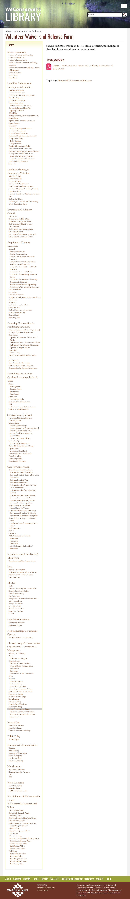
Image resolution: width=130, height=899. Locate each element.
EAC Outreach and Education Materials (22, 234)
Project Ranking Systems (17, 312)
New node (12, 164)
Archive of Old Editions (17, 769)
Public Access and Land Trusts (19, 409)
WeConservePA (42, 890)
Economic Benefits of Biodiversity (21, 472)
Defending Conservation (19, 373)
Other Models (13, 78)
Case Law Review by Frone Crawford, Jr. (23, 588)
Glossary (54, 879)
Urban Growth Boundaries (18, 204)
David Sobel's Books (17, 399)
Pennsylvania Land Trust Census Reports (22, 561)
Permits (11, 384)
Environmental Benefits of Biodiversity (23, 513)
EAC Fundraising (14, 226)
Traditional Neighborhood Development (22, 136)
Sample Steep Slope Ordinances (20, 128)
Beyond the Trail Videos (18, 853)
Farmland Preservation (16, 90)
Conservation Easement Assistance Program (82, 879)
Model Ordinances (15, 72)
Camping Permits (15, 389)
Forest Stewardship (15, 456)
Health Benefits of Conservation (19, 505)
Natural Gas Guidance (16, 725)
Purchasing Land (14, 317)
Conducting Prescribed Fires (20, 438)
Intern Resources (15, 717)
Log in (108, 879)
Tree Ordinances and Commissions (20, 148)
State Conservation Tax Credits (19, 363)
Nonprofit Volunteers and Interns (20, 709)
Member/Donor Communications (21, 666)
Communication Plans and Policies (21, 673)
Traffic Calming (15, 141)
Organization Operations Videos (19, 831)
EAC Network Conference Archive (21, 236)
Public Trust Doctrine (16, 611)
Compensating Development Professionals (23, 368)
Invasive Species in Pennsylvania (20, 430)
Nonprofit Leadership (16, 694)
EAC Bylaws (13, 216)
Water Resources (15, 782)
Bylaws (11, 656)
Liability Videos (14, 828)
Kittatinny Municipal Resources (19, 772)
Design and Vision (15, 181)
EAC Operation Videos (16, 810)
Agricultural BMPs (15, 788)
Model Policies (13, 75)
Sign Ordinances (14, 123)
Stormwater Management (17, 131)
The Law (11, 582)
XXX (10, 774)
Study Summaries (14, 528)
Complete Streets (15, 143)
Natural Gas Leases (15, 728)
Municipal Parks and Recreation (19, 402)
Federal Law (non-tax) (16, 593)
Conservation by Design (17, 93)
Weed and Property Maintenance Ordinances (24, 151)
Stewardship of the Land (19, 414)
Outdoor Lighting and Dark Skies (20, 108)
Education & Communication (22, 745)
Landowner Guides (15, 625)
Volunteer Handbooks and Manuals (22, 711)
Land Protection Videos (17, 820)
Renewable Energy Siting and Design (21, 446)
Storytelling (14, 671)
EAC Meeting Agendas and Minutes (21, 229)
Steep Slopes (13, 126)
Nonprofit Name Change (17, 696)
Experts (44, 879)
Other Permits (14, 394)
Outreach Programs (15, 755)
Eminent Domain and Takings (19, 591)
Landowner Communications (20, 663)
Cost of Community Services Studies (22, 500)
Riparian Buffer (14, 448)
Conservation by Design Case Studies (22, 95)
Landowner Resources (18, 619)
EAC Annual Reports (16, 231)
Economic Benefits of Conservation (21, 470)
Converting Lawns (15, 420)
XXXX (11, 531)
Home (7, 31)
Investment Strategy (16, 681)
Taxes (10, 566)
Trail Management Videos (18, 858)
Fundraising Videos (15, 815)
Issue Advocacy (14, 750)
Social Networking (15, 758)
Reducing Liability (15, 701)
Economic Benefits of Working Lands (22, 495)
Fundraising (13, 350)
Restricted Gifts (14, 360)
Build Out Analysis (15, 176)
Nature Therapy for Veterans (19, 508)
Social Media (14, 668)
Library (14, 31)
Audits (11, 586)
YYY (10, 777)
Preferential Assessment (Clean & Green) (22, 572)
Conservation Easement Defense (21, 272)
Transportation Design (16, 138)
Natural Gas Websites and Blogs (19, 730)
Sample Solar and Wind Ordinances (22, 159)
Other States (14, 543)
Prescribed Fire (15, 436)
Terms (35, 879)
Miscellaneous (14, 766)
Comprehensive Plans (16, 178)
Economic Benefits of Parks (19, 480)
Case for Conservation (18, 466)
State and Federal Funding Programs (21, 365)
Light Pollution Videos (17, 846)
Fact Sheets (12, 533)
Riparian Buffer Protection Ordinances (22, 120)
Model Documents (16, 51)
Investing (12, 678)
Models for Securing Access (18, 60)
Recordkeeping (14, 699)
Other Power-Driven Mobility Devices (22, 407)
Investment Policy (16, 684)
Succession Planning (15, 706)
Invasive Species (14, 423)
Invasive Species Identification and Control (24, 428)
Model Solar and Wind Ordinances (21, 156)
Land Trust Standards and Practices (20, 691)
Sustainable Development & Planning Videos (24, 838)
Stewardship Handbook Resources (20, 418)
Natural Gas (13, 722)
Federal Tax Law (14, 577)
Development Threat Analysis (19, 184)
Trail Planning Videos (17, 864)
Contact (17, 879)
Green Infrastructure (15, 785)
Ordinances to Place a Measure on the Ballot (25, 342)
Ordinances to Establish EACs (19, 219)
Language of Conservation (18, 753)
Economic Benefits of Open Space (21, 503)
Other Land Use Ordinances (18, 161)
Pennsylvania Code (15, 606)
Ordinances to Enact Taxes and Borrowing (24, 345)
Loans (11, 358)
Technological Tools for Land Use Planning (23, 201)
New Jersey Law (14, 596)
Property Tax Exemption (17, 569)
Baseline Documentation (18, 254)
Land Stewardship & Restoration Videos (22, 823)
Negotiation (13, 302)
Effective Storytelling (16, 760)
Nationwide (14, 541)
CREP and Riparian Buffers (18, 791)
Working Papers (14, 739)
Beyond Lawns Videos (17, 848)
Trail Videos (13, 851)
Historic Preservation (16, 103)
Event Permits (14, 391)
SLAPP (11, 614)
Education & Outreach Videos (19, 813)
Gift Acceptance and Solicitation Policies (22, 355)
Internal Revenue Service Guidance (21, 575)
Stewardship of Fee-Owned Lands (20, 453)
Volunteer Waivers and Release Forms (22, 714)
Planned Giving (15, 353)
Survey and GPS (14, 307)
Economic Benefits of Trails (19, 482)
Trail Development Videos (18, 861)
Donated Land (14, 315)
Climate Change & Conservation (23, 643)
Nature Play (13, 396)
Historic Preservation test (17, 100)
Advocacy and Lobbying (17, 653)
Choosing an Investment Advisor (21, 689)
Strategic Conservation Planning (19, 305)
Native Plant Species (15, 441)
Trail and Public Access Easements (20, 310)
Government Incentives (17, 622)
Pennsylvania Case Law (16, 609)
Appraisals (12, 249)
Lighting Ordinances (17, 110)
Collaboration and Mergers (18, 658)
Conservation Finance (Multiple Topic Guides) (24, 330)
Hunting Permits (15, 386)
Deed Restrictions (15, 289)
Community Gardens (16, 458)
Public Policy (13, 736)
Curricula (12, 748)
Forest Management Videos (19, 825)
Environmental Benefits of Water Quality (23, 515)
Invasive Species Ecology (18, 425)
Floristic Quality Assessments (19, 443)
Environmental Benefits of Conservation (22, 510)
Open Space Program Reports (20, 347)
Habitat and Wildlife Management (20, 433)
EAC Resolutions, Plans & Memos (20, 224)
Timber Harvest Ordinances (18, 133)
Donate (26, 879)
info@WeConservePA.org (45, 887)
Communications (14, 661)
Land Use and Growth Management (21, 186)
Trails (10, 404)
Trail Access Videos (16, 856)
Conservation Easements (17, 251)
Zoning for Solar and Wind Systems (20, 153)
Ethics (11, 676)
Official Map (13, 113)
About (8, 879)
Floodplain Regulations (16, 98)
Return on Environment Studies (20, 498)
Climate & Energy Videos (18, 843)
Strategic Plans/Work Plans (18, 704)
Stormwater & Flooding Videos (20, 841)
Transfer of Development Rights (19, 146)
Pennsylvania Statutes (16, 603)
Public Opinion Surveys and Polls (19, 536)
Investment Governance (18, 686)
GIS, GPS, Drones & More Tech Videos (22, 818)
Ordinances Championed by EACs (20, 221)
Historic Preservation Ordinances (21, 105)
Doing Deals (13, 292)
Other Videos (13, 833)
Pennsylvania (14, 538)
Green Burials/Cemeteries (17, 461)
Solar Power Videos (15, 836)
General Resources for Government (20, 637)
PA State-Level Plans (15, 199)
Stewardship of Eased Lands (18, 451)
